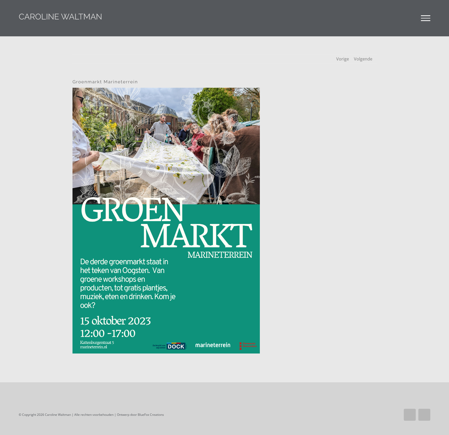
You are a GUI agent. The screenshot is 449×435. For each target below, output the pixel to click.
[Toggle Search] (407, 18)
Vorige (342, 59)
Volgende (363, 59)
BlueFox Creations (151, 414)
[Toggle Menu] (425, 18)
